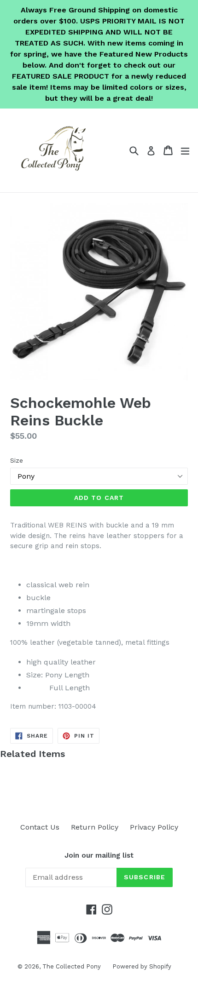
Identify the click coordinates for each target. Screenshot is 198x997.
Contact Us (39, 827)
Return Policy (94, 827)
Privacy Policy (154, 827)
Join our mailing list (99, 855)
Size (16, 460)
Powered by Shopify (141, 966)
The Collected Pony (71, 966)
